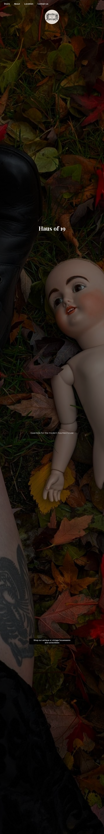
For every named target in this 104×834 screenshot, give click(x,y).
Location (28, 4)
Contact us (43, 4)
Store (7, 4)
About (17, 4)
